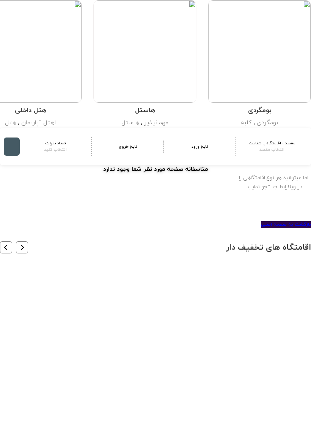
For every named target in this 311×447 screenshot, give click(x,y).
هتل (10, 123)
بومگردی (267, 123)
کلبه (246, 123)
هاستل (130, 123)
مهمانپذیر (156, 123)
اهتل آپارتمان (38, 123)
